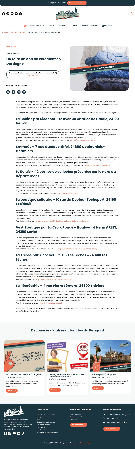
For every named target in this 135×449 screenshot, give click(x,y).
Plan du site (41, 427)
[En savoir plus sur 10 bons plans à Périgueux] (110, 356)
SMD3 (34, 277)
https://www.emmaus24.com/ (97, 165)
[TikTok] (20, 13)
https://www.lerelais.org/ (67, 193)
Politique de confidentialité (47, 432)
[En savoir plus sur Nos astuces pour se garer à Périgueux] (24, 356)
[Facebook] (3, 13)
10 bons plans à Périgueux (104, 374)
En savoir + (12, 390)
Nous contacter (111, 429)
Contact (73, 419)
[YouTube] (12, 13)
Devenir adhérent (77, 414)
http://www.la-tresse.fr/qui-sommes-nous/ (54, 279)
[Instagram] (7, 13)
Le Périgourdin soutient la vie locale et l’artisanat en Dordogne (66, 375)
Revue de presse (43, 425)
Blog (38, 419)
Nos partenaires (43, 417)
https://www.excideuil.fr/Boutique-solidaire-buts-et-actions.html (63, 221)
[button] (132, 14)
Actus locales (11, 46)
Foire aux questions (77, 417)
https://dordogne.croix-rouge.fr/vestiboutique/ (77, 249)
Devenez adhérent (76, 3)
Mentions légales (43, 430)
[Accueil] (25, 26)
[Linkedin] (16, 13)
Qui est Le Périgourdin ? (46, 414)
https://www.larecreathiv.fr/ (51, 303)
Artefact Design (85, 443)
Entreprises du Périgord (46, 422)
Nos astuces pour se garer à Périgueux (24, 374)
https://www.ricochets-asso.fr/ (83, 140)
